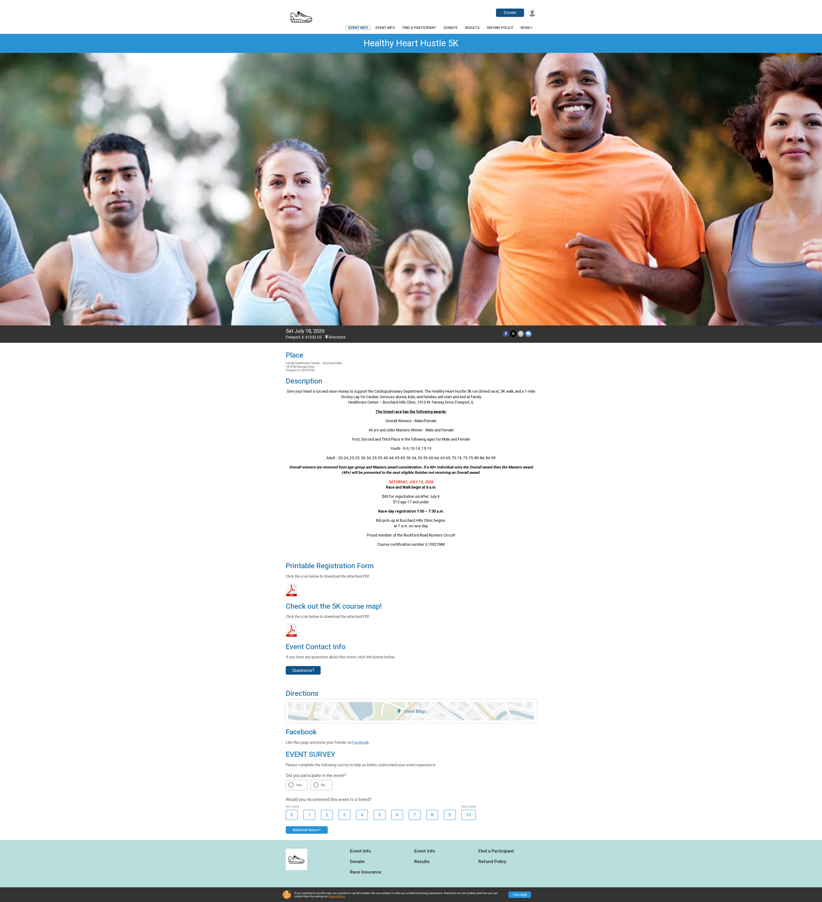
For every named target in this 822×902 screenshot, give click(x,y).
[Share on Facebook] (506, 334)
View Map (414, 711)
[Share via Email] (521, 334)
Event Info (358, 28)
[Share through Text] (528, 334)
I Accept (520, 895)
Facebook (360, 742)
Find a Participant (419, 28)
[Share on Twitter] (513, 334)
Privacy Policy (336, 896)
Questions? (303, 670)
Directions (337, 337)
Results (472, 28)
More (525, 28)
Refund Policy (500, 28)
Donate (510, 12)
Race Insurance (365, 872)
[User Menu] (532, 13)
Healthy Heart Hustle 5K (411, 43)
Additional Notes (305, 830)
